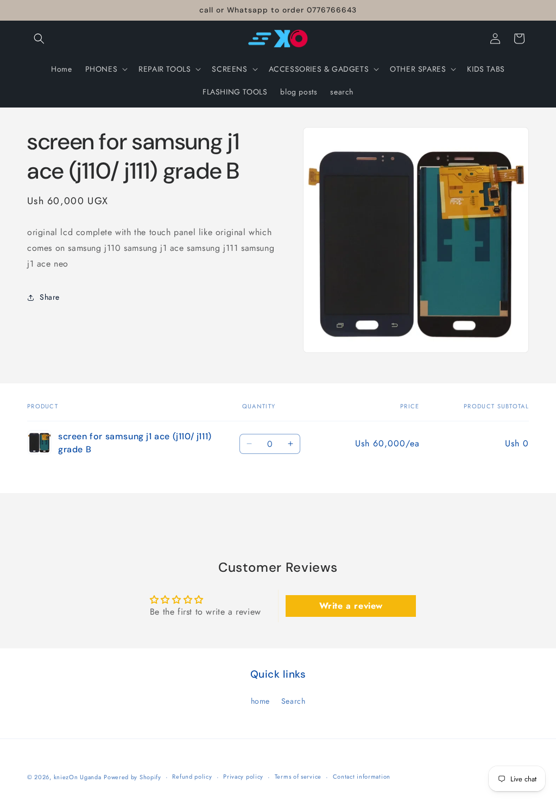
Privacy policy (243, 776)
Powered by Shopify (132, 777)
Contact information (361, 776)
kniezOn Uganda (78, 777)
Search (293, 701)
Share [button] (50, 297)
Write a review (351, 605)
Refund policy (192, 776)
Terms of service (298, 776)
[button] (39, 38)
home (260, 701)
